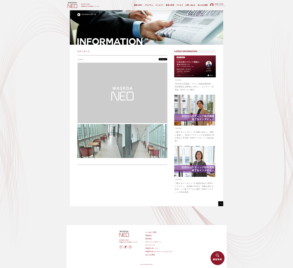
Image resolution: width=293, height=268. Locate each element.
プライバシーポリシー (153, 242)
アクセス (179, 5)
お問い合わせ (190, 5)
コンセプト (159, 5)
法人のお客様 (203, 5)
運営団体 (148, 239)
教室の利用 (170, 5)
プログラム (149, 5)
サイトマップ (150, 245)
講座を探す (138, 5)
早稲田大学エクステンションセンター (158, 251)
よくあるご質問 (150, 232)
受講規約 (148, 235)
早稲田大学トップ (151, 248)
